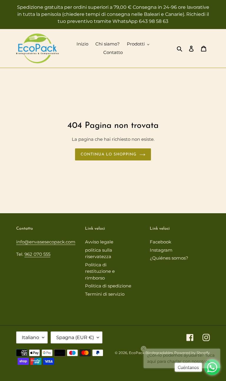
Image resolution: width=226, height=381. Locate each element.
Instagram (161, 250)
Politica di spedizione (108, 286)
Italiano (30, 337)
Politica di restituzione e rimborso (100, 271)
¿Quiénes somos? (169, 258)
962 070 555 (37, 254)
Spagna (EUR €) (75, 337)
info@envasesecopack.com (45, 242)
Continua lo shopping (109, 154)
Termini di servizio (104, 294)
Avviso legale (99, 242)
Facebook (160, 242)
